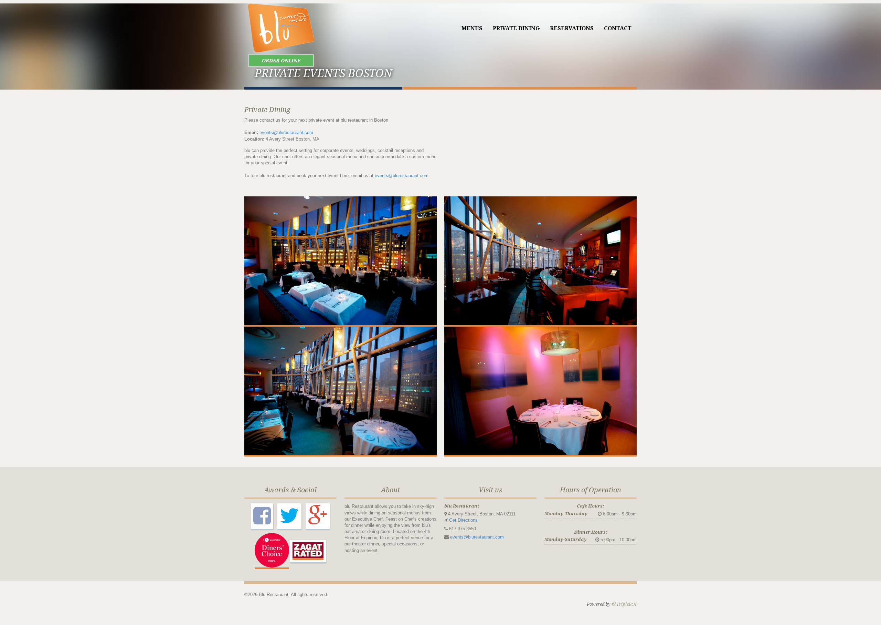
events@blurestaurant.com (286, 132)
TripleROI (626, 604)
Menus (471, 28)
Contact (617, 28)
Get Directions (463, 520)
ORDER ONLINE (281, 60)
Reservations (572, 28)
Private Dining (516, 28)
